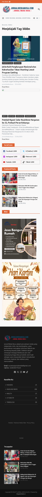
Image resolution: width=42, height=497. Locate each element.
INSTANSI (11, 116)
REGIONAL (12, 18)
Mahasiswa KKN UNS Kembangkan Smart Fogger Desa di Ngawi (28, 464)
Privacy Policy (30, 423)
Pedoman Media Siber (20, 423)
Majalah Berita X (21, 494)
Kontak (21, 438)
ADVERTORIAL (26, 18)
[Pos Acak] (34, 18)
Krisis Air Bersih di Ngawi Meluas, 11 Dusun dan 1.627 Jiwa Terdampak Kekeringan (28, 175)
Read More (5, 87)
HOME (7, 18)
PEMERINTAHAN (7, 63)
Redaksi (10, 423)
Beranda (4, 25)
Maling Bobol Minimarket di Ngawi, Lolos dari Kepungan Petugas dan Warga (28, 199)
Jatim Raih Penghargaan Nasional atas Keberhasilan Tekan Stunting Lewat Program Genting (19, 69)
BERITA (5, 116)
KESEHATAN (20, 116)
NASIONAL (19, 18)
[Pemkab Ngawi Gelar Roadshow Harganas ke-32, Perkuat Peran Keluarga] (21, 102)
